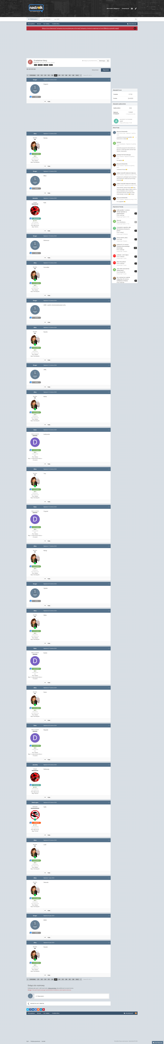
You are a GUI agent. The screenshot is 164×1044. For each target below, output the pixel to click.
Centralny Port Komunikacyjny (124, 154)
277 (55, 75)
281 (69, 75)
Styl (27, 1041)
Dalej (77, 75)
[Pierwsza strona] (27, 75)
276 (52, 75)
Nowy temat (95, 70)
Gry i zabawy (51, 62)
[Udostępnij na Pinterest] (43, 1009)
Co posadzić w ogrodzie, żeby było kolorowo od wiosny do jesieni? (124, 229)
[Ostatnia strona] (81, 75)
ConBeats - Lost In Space (122, 255)
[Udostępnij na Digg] (33, 1009)
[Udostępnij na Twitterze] (27, 1009)
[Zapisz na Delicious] (35, 1009)
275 (48, 75)
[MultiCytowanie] (45, 101)
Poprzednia (32, 75)
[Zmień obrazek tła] (132, 8)
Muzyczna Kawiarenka (122, 131)
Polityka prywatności (35, 1041)
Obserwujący (102, 60)
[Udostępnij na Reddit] (38, 1009)
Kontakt (43, 1041)
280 (66, 75)
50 (35, 156)
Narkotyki (119, 142)
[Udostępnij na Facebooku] (30, 1009)
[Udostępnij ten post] (108, 79)
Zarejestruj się (125, 8)
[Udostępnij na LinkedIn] (41, 1009)
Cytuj (49, 101)
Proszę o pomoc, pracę (122, 237)
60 (35, 452)
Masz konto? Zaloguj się (113, 8)
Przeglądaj (33, 19)
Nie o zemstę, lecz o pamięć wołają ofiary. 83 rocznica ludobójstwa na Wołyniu (123, 279)
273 (41, 75)
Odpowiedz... (41, 996)
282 (73, 75)
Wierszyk (119, 220)
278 (59, 75)
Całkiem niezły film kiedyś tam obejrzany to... (127, 173)
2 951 (35, 220)
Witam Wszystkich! (121, 261)
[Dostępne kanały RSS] (136, 1013)
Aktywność (46, 19)
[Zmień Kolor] (136, 8)
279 (62, 75)
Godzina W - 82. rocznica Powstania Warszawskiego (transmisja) (123, 246)
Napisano (50, 79)
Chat (57, 19)
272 (38, 75)
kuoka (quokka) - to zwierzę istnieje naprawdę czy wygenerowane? (123, 212)
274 (45, 75)
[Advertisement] (68, 45)
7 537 (35, 825)
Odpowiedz (106, 70)
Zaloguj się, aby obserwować (90, 60)
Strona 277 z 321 (87, 75)
